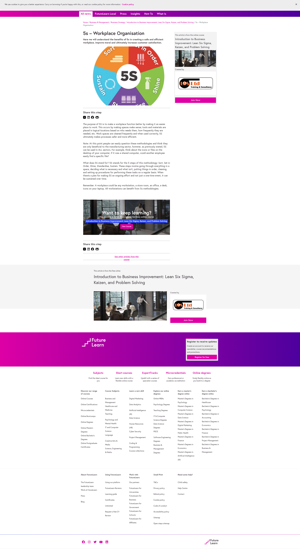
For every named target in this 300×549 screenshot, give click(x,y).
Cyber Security (135, 431)
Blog (82, 502)
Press (123, 13)
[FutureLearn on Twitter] (95, 542)
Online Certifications (89, 404)
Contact (181, 494)
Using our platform (112, 482)
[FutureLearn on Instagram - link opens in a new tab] (89, 542)
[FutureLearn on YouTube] (101, 542)
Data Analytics (135, 404)
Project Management (137, 437)
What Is (161, 13)
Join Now (195, 100)
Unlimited (109, 506)
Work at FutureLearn (89, 490)
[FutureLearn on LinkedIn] (107, 542)
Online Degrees (87, 422)
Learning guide (111, 494)
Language (109, 435)
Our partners (134, 482)
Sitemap (157, 517)
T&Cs (156, 482)
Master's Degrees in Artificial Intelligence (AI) (186, 456)
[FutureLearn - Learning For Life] (211, 541)
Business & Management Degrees (159, 449)
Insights (135, 13)
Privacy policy (159, 488)
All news (86, 13)
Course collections (136, 451)
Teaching (108, 414)
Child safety (183, 482)
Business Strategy (118, 22)
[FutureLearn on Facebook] (84, 542)
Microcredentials (87, 410)
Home (85, 22)
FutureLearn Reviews (113, 488)
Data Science (134, 418)
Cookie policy (159, 500)
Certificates (109, 500)
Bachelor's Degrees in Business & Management (210, 448)
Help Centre (182, 488)
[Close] (296, 4)
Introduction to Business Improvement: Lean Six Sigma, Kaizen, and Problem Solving (160, 22)
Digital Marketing (136, 398)
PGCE (156, 431)
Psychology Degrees (162, 404)
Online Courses (87, 398)
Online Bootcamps (88, 416)
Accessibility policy (161, 511)
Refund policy (159, 494)
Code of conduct (160, 506)
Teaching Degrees (161, 410)
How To (148, 13)
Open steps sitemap (161, 523)
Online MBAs (159, 398)
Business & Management (99, 22)
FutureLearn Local (105, 13)
